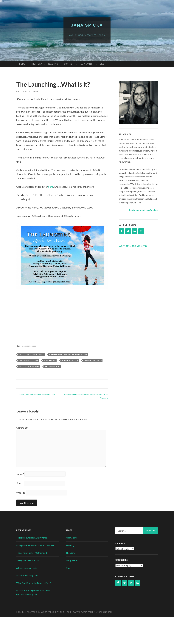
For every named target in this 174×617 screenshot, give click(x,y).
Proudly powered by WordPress (35, 612)
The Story (36, 64)
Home (22, 64)
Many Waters (87, 64)
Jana (35, 91)
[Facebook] (121, 231)
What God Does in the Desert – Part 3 (33, 583)
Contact (69, 64)
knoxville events (93, 360)
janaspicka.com (69, 360)
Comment (22, 427)
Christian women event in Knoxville (68, 354)
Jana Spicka (87, 25)
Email (19, 483)
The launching (52, 366)
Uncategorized (29, 345)
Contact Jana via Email (133, 245)
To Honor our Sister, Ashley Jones (31, 537)
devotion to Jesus (28, 360)
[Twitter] (128, 231)
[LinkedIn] (134, 231)
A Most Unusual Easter (27, 568)
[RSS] (141, 231)
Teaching (53, 64)
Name (20, 473)
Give (102, 64)
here (50, 186)
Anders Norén (104, 612)
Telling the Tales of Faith (27, 560)
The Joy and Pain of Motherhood (31, 552)
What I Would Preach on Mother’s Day (35, 394)
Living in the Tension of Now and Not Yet (35, 545)
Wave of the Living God (27, 575)
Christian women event (31, 354)
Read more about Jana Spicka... (143, 210)
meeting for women (29, 366)
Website (20, 492)
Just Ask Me (71, 537)
